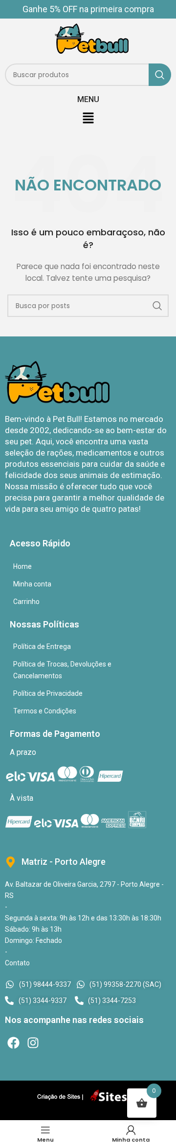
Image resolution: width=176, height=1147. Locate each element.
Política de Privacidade (48, 693)
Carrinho (26, 601)
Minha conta (32, 584)
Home (22, 566)
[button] (88, 118)
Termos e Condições (44, 711)
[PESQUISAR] (160, 74)
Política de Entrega (42, 646)
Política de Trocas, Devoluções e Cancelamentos (62, 670)
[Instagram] (33, 1042)
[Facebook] (13, 1042)
